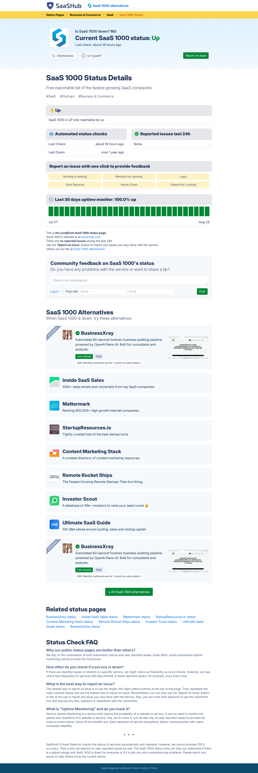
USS (54, 524)
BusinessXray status (61, 617)
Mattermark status (136, 617)
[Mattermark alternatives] (54, 405)
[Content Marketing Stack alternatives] (54, 453)
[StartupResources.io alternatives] (54, 429)
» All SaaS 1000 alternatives (129, 592)
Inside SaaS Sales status (100, 617)
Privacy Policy (139, 768)
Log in (54, 291)
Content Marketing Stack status (69, 622)
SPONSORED (52, 332)
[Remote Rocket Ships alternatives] (54, 477)
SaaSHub (124, 768)
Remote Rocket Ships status (119, 622)
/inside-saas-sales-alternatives (73, 375)
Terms (153, 768)
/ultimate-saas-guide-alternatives (75, 518)
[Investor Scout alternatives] (54, 500)
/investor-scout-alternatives (70, 494)
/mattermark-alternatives (68, 399)
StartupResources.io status (176, 617)
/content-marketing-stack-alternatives (78, 447)
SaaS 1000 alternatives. (89, 249)
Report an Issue (196, 55)
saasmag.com (90, 237)
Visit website (84, 356)
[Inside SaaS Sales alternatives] (54, 382)
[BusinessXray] (67, 335)
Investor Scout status (161, 622)
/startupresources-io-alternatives (74, 423)
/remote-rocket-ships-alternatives (75, 470)
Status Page (108, 768)
